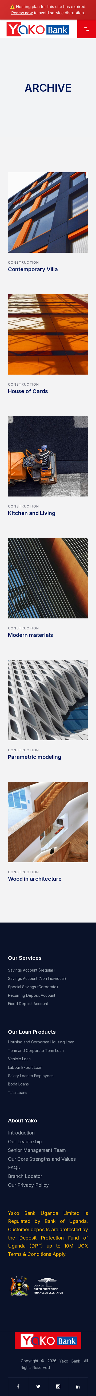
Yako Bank (69, 1361)
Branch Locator (25, 1176)
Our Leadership (25, 1141)
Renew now (22, 12)
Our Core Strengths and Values (42, 1159)
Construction (23, 262)
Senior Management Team (37, 1150)
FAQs (14, 1167)
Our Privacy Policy (28, 1185)
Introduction (21, 1133)
